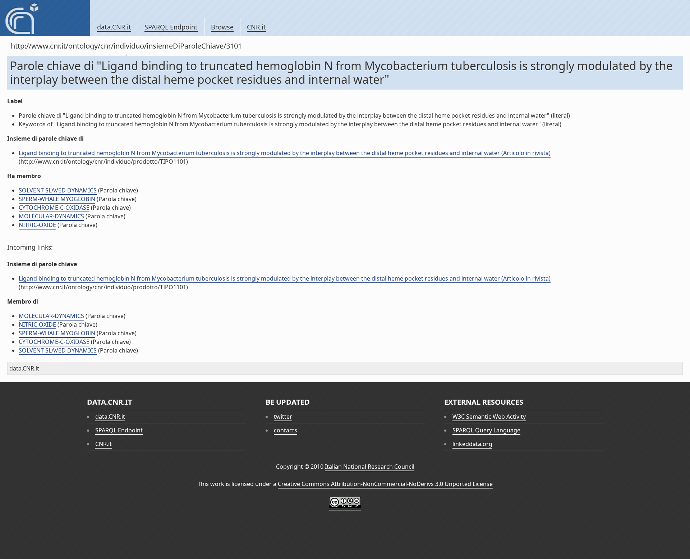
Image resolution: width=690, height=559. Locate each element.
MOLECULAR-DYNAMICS (51, 216)
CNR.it (256, 27)
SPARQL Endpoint (171, 27)
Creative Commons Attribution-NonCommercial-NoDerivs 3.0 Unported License (385, 484)
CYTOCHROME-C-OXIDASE (54, 208)
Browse (222, 27)
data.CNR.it (114, 27)
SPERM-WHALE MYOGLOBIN (57, 199)
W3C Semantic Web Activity (489, 417)
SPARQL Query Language (486, 430)
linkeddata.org (472, 444)
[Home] (44, 18)
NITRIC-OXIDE (37, 225)
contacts (285, 430)
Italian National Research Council (369, 467)
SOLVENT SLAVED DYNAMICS (58, 190)
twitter (283, 417)
